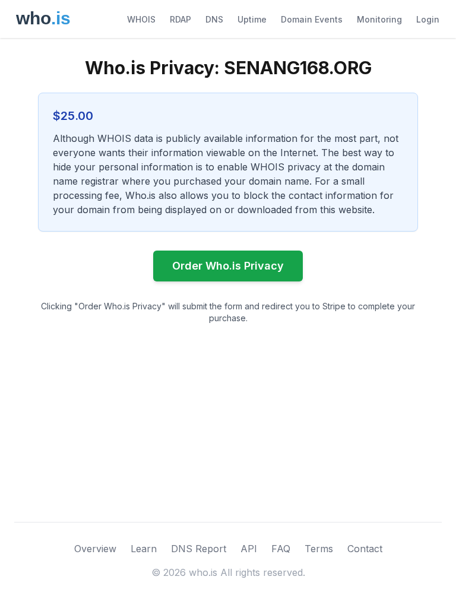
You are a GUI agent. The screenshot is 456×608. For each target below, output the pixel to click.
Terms (319, 549)
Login (427, 19)
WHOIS (141, 19)
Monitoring (379, 19)
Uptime (252, 19)
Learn (144, 549)
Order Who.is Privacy (228, 265)
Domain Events (312, 19)
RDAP (180, 19)
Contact (364, 549)
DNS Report (198, 549)
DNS (214, 19)
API (248, 549)
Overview (95, 549)
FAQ (280, 549)
